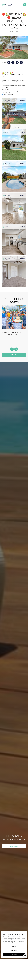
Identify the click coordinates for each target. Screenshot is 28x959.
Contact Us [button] (14, 846)
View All (14, 355)
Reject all (14, 946)
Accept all (14, 954)
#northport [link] (5, 82)
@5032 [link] (4, 74)
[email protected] (8, 94)
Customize (14, 950)
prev (12, 349)
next (16, 349)
